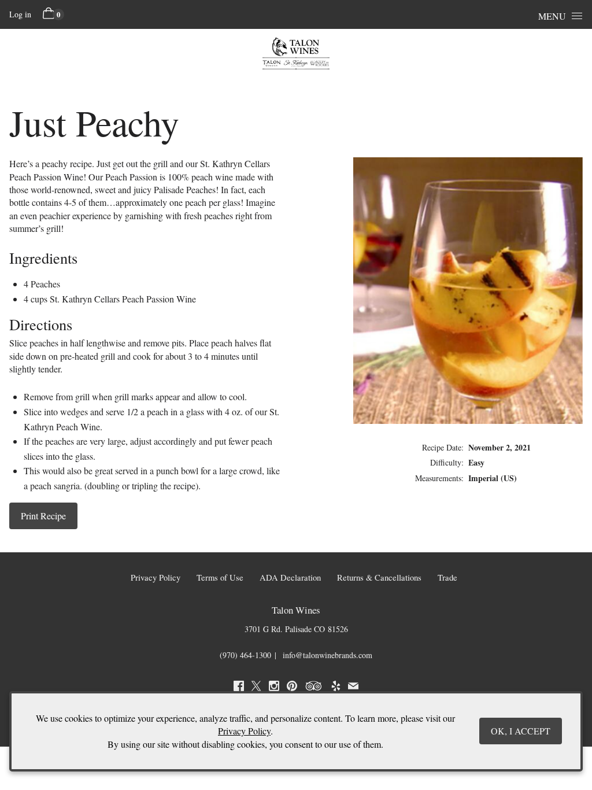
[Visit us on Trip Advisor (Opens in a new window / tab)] (314, 687)
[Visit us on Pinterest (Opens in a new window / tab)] (292, 687)
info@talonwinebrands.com (327, 654)
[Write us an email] (353, 687)
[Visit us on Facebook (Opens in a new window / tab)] (239, 687)
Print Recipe (43, 516)
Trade (447, 577)
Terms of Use (220, 577)
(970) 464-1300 (245, 654)
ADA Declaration (290, 577)
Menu (552, 16)
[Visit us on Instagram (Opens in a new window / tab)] (274, 687)
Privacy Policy (155, 577)
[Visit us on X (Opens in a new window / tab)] (256, 687)
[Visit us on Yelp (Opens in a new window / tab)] (336, 687)
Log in (20, 14)
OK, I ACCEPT (520, 731)
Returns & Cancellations (379, 577)
